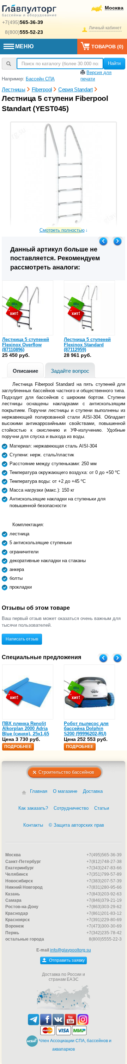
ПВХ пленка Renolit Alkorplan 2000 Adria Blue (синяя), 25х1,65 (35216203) (25, 731)
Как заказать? (33, 808)
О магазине (65, 791)
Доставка (93, 791)
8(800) (24, 32)
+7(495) (22, 22)
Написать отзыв (22, 639)
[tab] (25, 370)
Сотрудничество (71, 808)
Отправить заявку (66, 960)
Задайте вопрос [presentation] (70, 371)
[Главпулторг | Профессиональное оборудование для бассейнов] (29, 12)
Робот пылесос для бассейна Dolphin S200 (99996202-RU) (86, 728)
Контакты (33, 825)
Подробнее (18, 746)
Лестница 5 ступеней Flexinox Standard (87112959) (87, 344)
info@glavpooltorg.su (70, 950)
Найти (114, 63)
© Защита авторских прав (76, 825)
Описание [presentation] (25, 371)
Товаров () (107, 46)
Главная (38, 791)
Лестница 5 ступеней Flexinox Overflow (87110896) (25, 344)
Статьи (101, 808)
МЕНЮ (24, 46)
